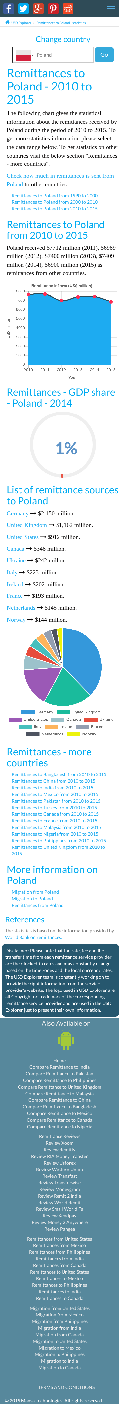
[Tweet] (23, 8)
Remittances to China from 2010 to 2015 (53, 781)
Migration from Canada (59, 1334)
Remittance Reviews (59, 1136)
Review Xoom (60, 1143)
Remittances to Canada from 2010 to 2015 (55, 814)
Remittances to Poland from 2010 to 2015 (55, 208)
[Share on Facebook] (8, 8)
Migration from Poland (35, 892)
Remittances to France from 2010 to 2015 (54, 820)
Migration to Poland (32, 898)
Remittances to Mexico (59, 1278)
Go (104, 54)
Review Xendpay (59, 1215)
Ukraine (16, 560)
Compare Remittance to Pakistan (59, 1073)
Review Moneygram (59, 1189)
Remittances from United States (59, 1239)
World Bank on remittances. (33, 937)
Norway (16, 619)
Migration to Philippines (60, 1354)
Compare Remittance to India (59, 1067)
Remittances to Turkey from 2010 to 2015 (54, 807)
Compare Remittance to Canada (59, 1120)
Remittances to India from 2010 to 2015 (52, 787)
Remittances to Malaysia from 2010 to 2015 (56, 827)
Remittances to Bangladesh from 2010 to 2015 (59, 774)
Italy (12, 572)
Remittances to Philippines (59, 1285)
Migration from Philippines (60, 1321)
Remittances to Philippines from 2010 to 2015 (59, 840)
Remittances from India (60, 1258)
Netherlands (21, 607)
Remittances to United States (59, 1272)
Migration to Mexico (60, 1347)
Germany (18, 513)
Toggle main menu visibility (111, 8)
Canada (15, 548)
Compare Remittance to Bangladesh (59, 1106)
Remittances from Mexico (59, 1245)
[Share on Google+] (38, 8)
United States (23, 537)
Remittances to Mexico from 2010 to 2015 (55, 794)
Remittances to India (60, 1291)
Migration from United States (60, 1308)
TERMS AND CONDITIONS (66, 1387)
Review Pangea (59, 1229)
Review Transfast (59, 1176)
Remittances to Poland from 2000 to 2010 (55, 202)
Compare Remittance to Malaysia (59, 1093)
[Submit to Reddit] (68, 8)
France (15, 596)
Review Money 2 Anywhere (60, 1222)
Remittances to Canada (59, 1298)
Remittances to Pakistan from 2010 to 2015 (56, 801)
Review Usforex (60, 1163)
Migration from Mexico (60, 1314)
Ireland (15, 584)
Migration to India (59, 1361)
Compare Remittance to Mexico (59, 1113)
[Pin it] (53, 8)
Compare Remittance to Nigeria (59, 1126)
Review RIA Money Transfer (59, 1156)
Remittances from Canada (59, 1265)
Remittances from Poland (38, 905)
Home (59, 1060)
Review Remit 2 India (59, 1196)
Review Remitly (59, 1149)
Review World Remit (59, 1202)
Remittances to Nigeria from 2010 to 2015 (55, 834)
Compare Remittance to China (59, 1100)
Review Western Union (59, 1169)
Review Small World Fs (59, 1209)
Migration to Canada (59, 1367)
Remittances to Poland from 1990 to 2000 (55, 195)
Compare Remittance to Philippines (59, 1080)
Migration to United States (60, 1341)
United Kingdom (27, 525)
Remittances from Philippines (59, 1252)
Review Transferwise (59, 1182)
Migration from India (59, 1328)
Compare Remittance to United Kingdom (59, 1087)
